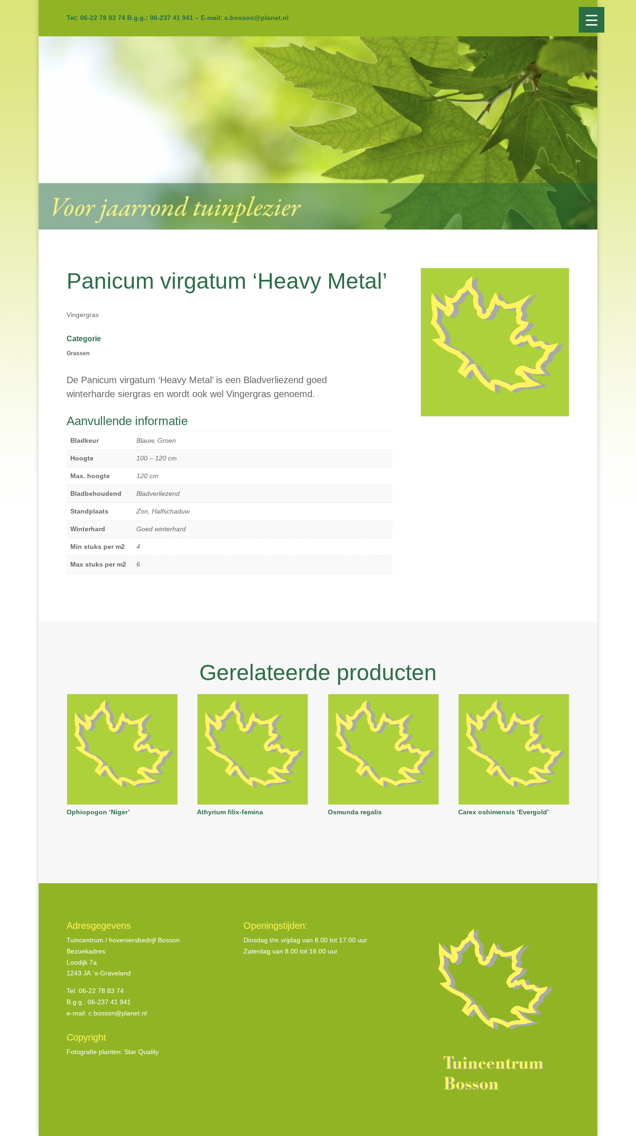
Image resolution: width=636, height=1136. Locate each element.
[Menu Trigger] (591, 20)
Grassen (78, 353)
